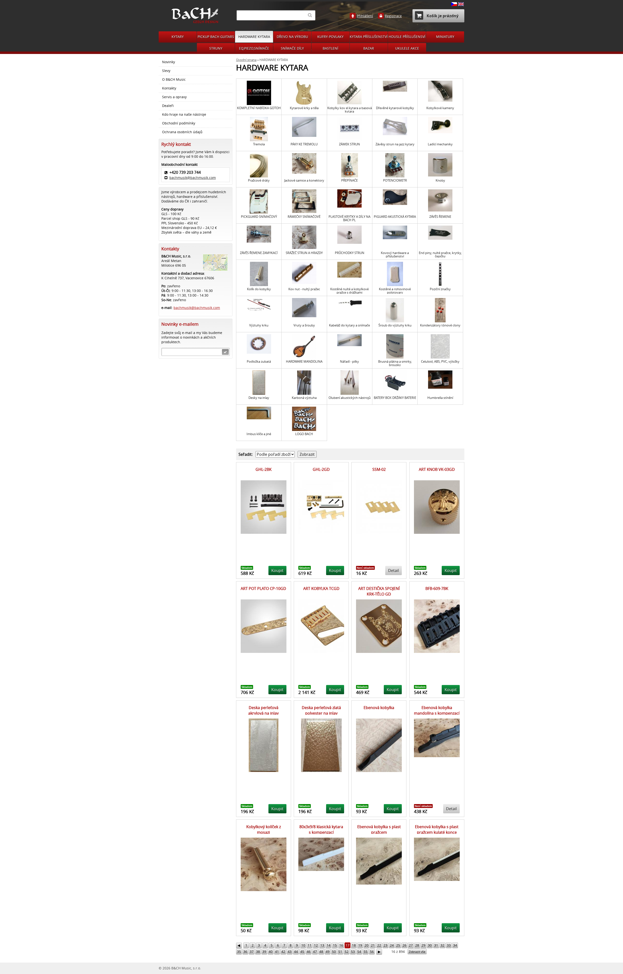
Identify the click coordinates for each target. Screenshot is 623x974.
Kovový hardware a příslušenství (395, 254)
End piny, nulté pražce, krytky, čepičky (440, 254)
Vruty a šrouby (304, 325)
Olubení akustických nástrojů (350, 398)
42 (283, 951)
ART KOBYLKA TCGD (321, 588)
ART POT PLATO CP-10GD (263, 588)
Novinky (168, 62)
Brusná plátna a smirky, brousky (395, 363)
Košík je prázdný (442, 15)
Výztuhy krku (258, 325)
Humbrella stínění (440, 398)
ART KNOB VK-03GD (437, 469)
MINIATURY (445, 36)
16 (341, 945)
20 (366, 945)
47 (315, 951)
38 (258, 951)
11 (310, 945)
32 (442, 945)
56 (372, 951)
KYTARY (178, 36)
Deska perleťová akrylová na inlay (263, 710)
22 (379, 945)
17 (347, 945)
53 (353, 951)
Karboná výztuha (304, 398)
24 (392, 945)
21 (373, 945)
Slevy (166, 71)
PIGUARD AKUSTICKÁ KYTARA (395, 217)
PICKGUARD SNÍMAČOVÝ (259, 217)
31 (436, 945)
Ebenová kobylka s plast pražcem (379, 829)
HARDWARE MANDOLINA (304, 362)
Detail (393, 570)
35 (239, 951)
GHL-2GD (321, 469)
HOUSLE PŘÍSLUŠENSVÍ (407, 36)
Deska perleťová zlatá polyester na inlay (321, 710)
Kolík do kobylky (259, 289)
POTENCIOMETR (395, 180)
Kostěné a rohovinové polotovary (395, 291)
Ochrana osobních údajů (182, 132)
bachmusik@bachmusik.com (192, 177)
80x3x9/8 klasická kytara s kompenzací (321, 829)
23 (385, 945)
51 (340, 951)
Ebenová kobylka (379, 707)
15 (335, 945)
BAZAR (368, 48)
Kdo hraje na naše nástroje (184, 114)
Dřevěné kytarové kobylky (395, 108)
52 (346, 951)
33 (449, 945)
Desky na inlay (258, 398)
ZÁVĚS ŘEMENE (440, 217)
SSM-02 (379, 469)
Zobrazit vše (417, 952)
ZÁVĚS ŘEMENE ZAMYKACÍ (259, 253)
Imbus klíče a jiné (259, 434)
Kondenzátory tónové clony (440, 325)
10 (303, 945)
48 (321, 951)
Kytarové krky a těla (304, 108)
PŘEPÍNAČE (349, 180)
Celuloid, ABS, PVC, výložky (440, 362)
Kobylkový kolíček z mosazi (263, 829)
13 (322, 945)
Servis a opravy (174, 97)
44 (296, 951)
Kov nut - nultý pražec (304, 289)
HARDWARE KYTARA (254, 36)
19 (360, 945)
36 (245, 951)
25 (398, 945)
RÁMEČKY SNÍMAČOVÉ (304, 217)
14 (328, 945)
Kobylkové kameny (440, 108)
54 (359, 951)
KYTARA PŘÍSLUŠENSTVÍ (369, 36)
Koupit (277, 570)
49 (328, 951)
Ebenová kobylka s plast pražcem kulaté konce (436, 829)
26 (404, 945)
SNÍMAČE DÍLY (292, 48)
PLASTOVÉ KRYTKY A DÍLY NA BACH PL (349, 218)
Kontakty (169, 88)
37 (252, 951)
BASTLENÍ (330, 48)
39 (264, 951)
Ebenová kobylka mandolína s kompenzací (436, 710)
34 (455, 945)
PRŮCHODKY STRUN (349, 253)
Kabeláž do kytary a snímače (349, 325)
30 (430, 945)
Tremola (259, 144)
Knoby (440, 180)
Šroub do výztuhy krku (395, 325)
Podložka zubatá (259, 362)
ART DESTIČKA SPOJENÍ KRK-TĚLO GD (379, 591)
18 (354, 945)
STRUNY (215, 48)
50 (334, 951)
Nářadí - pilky (349, 362)
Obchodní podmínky (178, 123)
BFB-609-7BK (436, 588)
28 (417, 945)
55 (365, 951)
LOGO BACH (304, 434)
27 (411, 945)
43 (290, 951)
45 (302, 951)
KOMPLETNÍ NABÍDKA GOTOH (259, 108)
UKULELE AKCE (407, 48)
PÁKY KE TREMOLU (304, 144)
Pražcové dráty (259, 180)
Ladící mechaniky (440, 144)
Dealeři (168, 106)
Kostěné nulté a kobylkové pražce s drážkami (349, 291)
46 (309, 951)
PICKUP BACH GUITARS (216, 36)
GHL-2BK (264, 469)
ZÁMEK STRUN (349, 144)
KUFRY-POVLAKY (330, 36)
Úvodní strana (246, 60)
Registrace (393, 16)
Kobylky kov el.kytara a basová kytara (349, 110)
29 (423, 945)
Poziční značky (440, 289)
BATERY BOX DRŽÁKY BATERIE (395, 398)
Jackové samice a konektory (304, 180)
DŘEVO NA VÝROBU (292, 36)
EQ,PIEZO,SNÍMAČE (254, 48)
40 (271, 951)
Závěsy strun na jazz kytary (395, 144)
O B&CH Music (174, 79)
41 (277, 951)
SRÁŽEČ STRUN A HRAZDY (304, 253)
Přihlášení (365, 16)
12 (316, 945)
